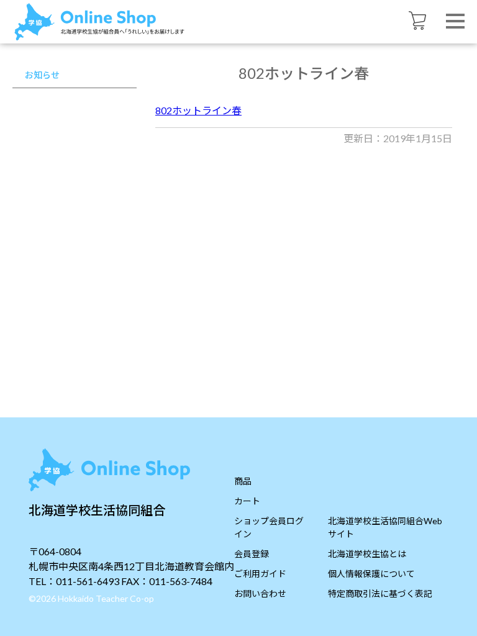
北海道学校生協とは (367, 553)
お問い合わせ (260, 593)
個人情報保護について (371, 573)
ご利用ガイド (260, 573)
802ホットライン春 (198, 110)
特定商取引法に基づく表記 (380, 593)
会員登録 (251, 553)
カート (247, 501)
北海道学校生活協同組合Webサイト (385, 527)
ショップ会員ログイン (269, 527)
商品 (243, 481)
